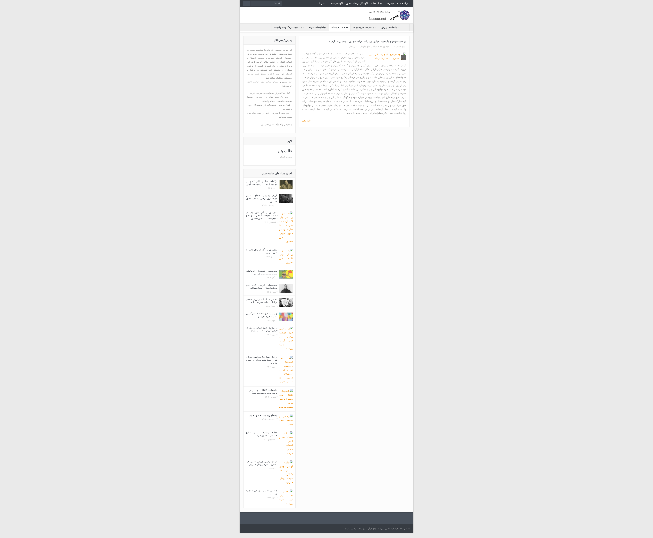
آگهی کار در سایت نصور (357, 3)
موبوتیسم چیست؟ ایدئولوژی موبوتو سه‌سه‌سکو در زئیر (262, 272)
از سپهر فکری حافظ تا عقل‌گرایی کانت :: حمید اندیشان (262, 315)
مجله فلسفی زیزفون (389, 27)
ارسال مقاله (376, 3)
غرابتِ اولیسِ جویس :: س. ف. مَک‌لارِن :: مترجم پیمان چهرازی (262, 463)
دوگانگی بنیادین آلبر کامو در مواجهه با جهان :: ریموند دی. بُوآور (262, 182)
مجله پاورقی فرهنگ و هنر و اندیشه (289, 27)
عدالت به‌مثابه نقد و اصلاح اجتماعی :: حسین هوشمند (262, 434)
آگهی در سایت (336, 3)
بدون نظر (353, 46)
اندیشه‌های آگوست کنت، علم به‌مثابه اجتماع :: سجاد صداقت (262, 286)
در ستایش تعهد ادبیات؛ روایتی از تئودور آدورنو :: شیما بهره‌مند (262, 329)
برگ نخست (402, 3)
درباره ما (390, 3)
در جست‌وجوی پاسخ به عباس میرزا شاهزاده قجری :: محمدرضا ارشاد (367, 41)
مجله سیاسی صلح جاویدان (364, 27)
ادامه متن (306, 120)
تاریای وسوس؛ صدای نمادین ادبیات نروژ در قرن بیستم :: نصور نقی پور (262, 198)
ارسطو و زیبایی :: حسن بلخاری (263, 415)
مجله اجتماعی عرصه (317, 27)
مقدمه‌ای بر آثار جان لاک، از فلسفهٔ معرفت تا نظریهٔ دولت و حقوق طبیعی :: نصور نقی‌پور (262, 215)
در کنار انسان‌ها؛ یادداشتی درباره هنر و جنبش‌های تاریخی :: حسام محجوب (262, 360)
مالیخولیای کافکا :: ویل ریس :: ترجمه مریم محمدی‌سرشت (262, 391)
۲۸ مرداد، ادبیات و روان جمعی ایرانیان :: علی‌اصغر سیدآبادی (262, 301)
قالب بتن (285, 151)
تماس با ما (321, 3)
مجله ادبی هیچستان (339, 27)
